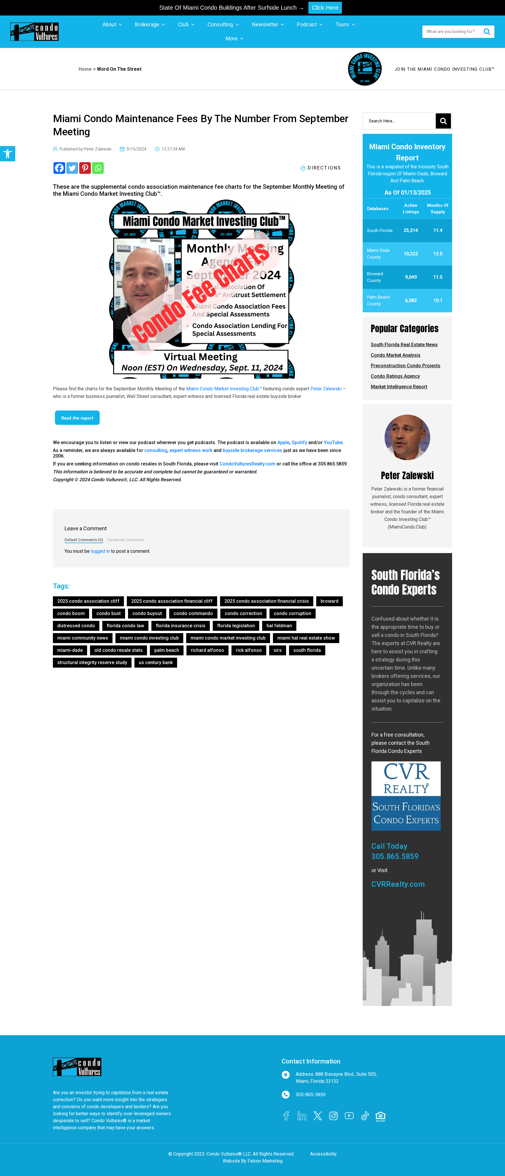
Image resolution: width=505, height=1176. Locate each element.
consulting (155, 450)
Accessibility (323, 1154)
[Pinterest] (85, 168)
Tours (342, 24)
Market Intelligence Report (399, 386)
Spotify (299, 442)
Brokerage (147, 24)
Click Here (325, 7)
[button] (7, 153)
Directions (323, 168)
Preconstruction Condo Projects (405, 365)
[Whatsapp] (98, 168)
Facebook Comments (125, 539)
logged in (100, 551)
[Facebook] (59, 168)
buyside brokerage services (252, 450)
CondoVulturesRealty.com (247, 464)
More (232, 38)
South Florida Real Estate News (404, 344)
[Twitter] (72, 168)
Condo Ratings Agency (395, 376)
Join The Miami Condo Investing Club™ (445, 69)
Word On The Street (119, 69)
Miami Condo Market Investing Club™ (224, 389)
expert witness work (191, 450)
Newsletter (265, 24)
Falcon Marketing (265, 1161)
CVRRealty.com (398, 884)
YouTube (333, 442)
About (110, 24)
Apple (283, 442)
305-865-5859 (311, 1094)
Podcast (307, 24)
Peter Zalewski (326, 389)
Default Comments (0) (84, 539)
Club (183, 24)
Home (85, 69)
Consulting (220, 24)
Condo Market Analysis (396, 355)
